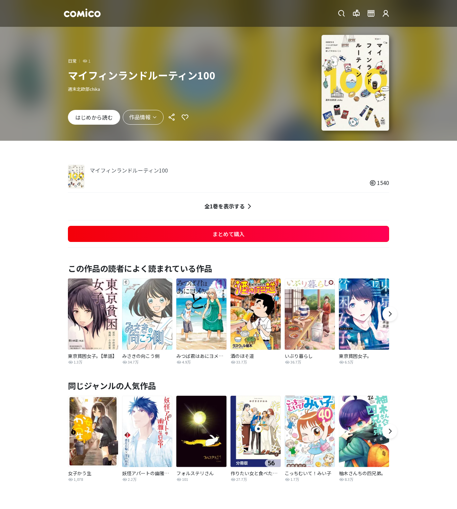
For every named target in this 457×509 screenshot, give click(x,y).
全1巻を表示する (224, 206)
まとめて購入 (228, 234)
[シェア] (171, 117)
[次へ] (389, 314)
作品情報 (140, 117)
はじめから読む (94, 117)
